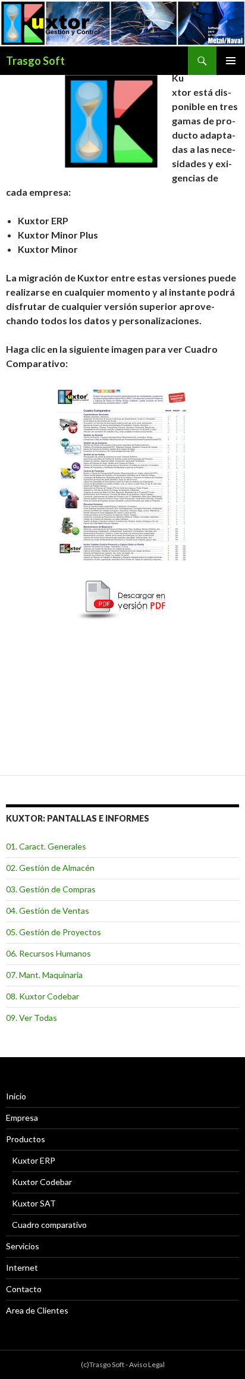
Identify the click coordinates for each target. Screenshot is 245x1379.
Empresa (22, 1117)
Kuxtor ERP (33, 1160)
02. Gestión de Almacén (50, 868)
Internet (22, 1267)
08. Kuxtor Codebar (42, 996)
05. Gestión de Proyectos (53, 932)
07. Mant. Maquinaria (44, 975)
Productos (25, 1139)
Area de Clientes (37, 1310)
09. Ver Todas (31, 1018)
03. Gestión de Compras (51, 889)
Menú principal (230, 60)
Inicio (16, 1096)
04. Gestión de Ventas (47, 910)
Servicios (22, 1246)
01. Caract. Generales (46, 846)
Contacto (24, 1289)
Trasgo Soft (35, 60)
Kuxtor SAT (34, 1203)
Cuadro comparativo (49, 1225)
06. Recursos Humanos (48, 953)
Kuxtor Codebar (42, 1182)
